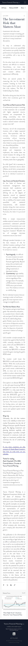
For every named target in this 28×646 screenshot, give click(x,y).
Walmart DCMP (13, 8)
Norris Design (16, 642)
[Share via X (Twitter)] (7, 585)
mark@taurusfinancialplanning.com (14, 626)
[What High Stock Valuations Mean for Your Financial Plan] (14, 603)
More (22, 8)
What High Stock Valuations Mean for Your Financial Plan (12, 614)
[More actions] (24, 16)
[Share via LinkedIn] (11, 585)
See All (23, 593)
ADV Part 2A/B (14, 638)
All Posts (3, 8)
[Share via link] (14, 585)
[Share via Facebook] (3, 585)
